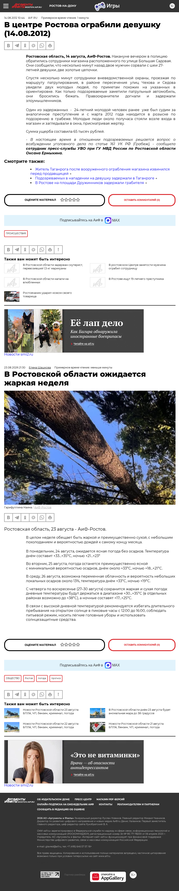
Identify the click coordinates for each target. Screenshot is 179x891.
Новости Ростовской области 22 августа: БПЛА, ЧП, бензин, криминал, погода (51, 725)
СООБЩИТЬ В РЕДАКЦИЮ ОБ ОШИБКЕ (61, 809)
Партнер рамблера (74, 874)
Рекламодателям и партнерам (138, 804)
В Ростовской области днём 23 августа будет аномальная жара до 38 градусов (139, 711)
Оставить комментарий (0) (142, 200)
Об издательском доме (53, 799)
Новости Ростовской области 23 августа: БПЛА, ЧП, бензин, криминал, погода (51, 711)
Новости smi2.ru (18, 354)
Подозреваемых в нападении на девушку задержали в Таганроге (94, 178)
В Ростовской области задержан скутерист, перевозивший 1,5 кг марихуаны (53, 266)
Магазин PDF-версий (110, 799)
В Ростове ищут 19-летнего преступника (136, 278)
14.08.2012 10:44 (14, 17)
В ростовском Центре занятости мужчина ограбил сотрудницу (137, 266)
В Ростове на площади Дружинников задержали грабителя (89, 183)
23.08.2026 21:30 (14, 367)
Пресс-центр (83, 799)
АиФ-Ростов (42, 507)
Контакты (105, 804)
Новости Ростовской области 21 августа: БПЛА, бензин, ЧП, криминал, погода (136, 725)
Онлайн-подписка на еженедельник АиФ (65, 804)
